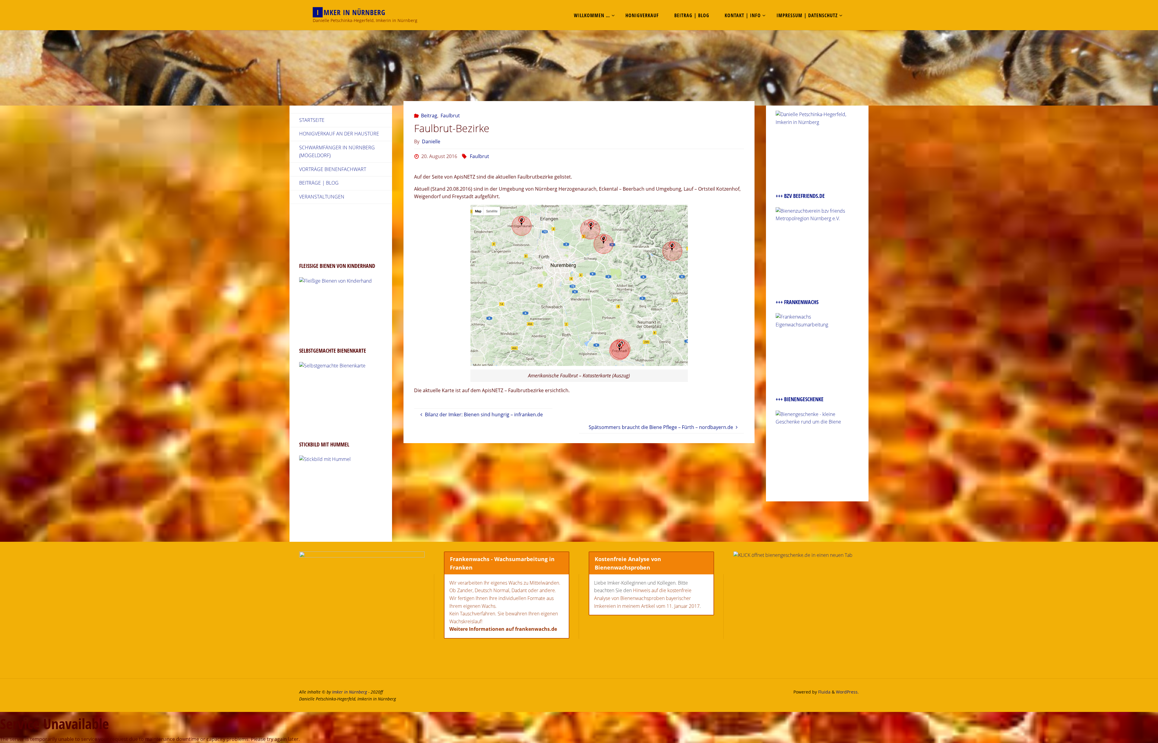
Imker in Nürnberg (349, 692)
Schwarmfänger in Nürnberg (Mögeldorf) (337, 151)
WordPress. (847, 692)
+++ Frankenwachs (797, 302)
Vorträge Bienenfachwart (332, 169)
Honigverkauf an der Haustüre (339, 133)
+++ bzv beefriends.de (800, 195)
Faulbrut (450, 115)
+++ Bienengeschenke (800, 399)
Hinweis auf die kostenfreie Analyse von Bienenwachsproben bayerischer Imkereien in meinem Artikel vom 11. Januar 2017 (647, 598)
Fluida (824, 692)
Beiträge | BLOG (319, 182)
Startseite (311, 120)
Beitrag (429, 115)
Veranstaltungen (321, 196)
